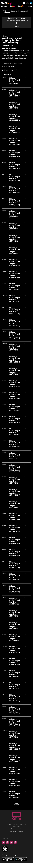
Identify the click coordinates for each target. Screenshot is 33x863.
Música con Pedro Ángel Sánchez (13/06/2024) (14, 577)
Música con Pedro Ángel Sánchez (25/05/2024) (14, 722)
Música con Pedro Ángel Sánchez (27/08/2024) (14, 93)
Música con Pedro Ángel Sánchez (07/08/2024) (14, 238)
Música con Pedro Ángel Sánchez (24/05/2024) (14, 734)
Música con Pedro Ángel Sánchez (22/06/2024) (14, 504)
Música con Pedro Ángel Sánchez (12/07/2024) (14, 444)
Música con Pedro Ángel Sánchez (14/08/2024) (14, 178)
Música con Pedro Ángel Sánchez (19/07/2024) (14, 383)
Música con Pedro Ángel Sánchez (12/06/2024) (14, 589)
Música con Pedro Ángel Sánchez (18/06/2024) (14, 552)
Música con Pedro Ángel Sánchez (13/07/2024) (14, 432)
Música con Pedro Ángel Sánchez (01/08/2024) (14, 274)
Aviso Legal (16, 827)
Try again (16, 26)
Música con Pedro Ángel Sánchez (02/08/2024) (14, 262)
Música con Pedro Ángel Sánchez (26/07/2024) (14, 323)
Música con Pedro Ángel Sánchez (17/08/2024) (14, 141)
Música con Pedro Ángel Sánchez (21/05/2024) (14, 770)
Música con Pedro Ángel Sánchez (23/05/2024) (14, 746)
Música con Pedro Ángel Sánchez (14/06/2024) (14, 565)
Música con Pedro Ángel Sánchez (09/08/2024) (14, 214)
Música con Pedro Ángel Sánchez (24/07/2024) (14, 347)
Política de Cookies (16, 829)
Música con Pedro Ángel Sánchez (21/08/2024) (14, 117)
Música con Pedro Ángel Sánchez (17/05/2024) (14, 794)
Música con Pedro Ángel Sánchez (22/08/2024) (14, 105)
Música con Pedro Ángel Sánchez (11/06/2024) (14, 601)
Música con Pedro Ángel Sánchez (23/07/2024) (14, 359)
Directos (4, 6)
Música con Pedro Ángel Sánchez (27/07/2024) (14, 311)
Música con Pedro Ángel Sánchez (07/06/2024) (14, 613)
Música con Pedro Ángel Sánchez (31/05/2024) (14, 673)
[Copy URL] (16, 23)
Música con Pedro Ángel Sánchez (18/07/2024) (14, 395)
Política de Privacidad (16, 831)
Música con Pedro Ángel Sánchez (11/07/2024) (14, 456)
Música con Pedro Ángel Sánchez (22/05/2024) (14, 758)
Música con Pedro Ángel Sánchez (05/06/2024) (14, 637)
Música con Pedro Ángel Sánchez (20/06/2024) (14, 528)
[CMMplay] (6, 3)
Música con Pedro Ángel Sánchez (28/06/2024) (14, 480)
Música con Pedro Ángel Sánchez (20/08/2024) (14, 129)
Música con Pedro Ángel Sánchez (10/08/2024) (14, 202)
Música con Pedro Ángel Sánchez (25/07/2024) (14, 335)
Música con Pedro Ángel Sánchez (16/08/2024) (14, 153)
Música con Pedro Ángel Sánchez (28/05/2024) (14, 710)
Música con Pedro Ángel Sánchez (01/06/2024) (14, 661)
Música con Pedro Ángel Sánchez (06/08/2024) (14, 250)
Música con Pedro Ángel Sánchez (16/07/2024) (14, 419)
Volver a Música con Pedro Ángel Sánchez (15, 11)
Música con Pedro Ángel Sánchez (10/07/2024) (14, 468)
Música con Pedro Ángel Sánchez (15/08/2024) (14, 165)
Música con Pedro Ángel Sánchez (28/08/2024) (14, 81)
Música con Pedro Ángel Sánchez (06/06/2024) (14, 625)
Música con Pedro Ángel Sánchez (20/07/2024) (14, 371)
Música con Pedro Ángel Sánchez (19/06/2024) (14, 540)
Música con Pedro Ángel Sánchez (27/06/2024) (14, 492)
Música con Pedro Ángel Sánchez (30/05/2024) (14, 686)
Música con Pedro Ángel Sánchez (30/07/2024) (14, 298)
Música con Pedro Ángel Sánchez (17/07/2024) (14, 407)
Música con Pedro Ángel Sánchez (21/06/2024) (14, 516)
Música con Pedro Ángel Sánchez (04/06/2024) (14, 649)
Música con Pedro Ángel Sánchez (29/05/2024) (14, 698)
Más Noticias (16, 804)
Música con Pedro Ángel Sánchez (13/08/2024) (14, 190)
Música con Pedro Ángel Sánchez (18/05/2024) (14, 782)
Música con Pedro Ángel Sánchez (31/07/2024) (14, 286)
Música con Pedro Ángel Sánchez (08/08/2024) (14, 226)
